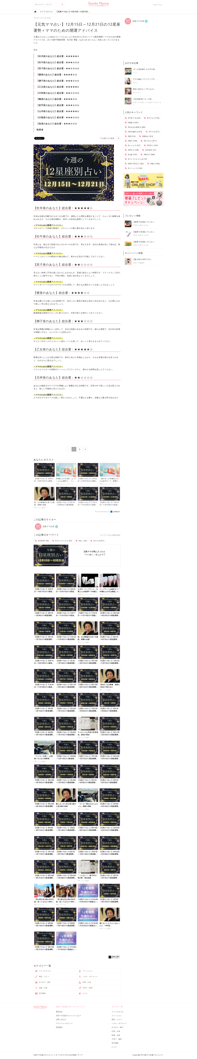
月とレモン (137, 92)
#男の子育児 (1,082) (135, 163)
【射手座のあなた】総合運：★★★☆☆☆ (58, 105)
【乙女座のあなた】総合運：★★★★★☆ (58, 86)
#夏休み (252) (147, 136)
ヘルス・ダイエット (90, 976)
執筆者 (40, 129)
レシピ (85, 993)
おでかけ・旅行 (44, 982)
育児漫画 (42, 993)
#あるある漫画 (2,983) (136, 127)
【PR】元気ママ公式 (140, 225)
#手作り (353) (152, 145)
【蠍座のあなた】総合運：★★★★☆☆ (57, 98)
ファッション (87, 971)
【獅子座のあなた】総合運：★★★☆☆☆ (58, 80)
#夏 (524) (131, 136)
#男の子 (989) (149, 154)
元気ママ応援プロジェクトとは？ (68, 1015)
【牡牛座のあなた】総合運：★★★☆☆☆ (58, 62)
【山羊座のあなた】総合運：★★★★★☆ (58, 111)
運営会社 (59, 1012)
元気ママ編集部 (139, 263)
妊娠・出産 (42, 988)
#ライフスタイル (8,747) (137, 159)
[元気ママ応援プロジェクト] (98, 5)
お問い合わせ (61, 1019)
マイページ (157, 4)
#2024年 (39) (43, 541)
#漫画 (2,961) (133, 122)
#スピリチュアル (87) (63, 541)
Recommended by (102, 512)
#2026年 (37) (150, 150)
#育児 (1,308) (133, 150)
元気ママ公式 (48, 526)
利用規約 (59, 1027)
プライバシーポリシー (64, 1023)
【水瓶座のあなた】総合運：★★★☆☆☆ (58, 117)
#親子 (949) (132, 141)
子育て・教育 (87, 988)
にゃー (135, 72)
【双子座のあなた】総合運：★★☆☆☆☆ (58, 68)
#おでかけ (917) (149, 141)
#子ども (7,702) (153, 118)
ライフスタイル (44, 971)
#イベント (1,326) (134, 168)
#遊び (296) (155, 163)
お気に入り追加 (108, 138)
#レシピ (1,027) (133, 145)
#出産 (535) (132, 154)
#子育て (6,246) (133, 118)
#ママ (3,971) (98, 541)
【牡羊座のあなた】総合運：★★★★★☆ (58, 56)
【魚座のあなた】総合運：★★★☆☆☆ (57, 123)
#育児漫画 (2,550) (134, 132)
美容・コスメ (43, 976)
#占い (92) (82, 541)
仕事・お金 (86, 982)
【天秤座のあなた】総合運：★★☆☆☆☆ (58, 92)
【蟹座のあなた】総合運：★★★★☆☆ (57, 74)
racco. (135, 82)
